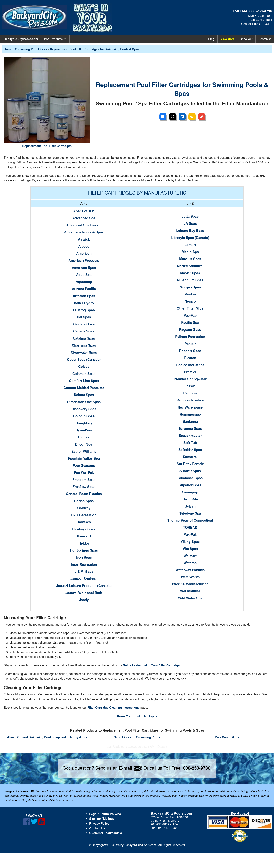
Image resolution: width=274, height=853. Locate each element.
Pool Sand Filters (227, 737)
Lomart (190, 244)
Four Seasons (84, 465)
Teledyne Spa (190, 513)
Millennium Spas (190, 279)
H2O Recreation (83, 514)
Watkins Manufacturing (190, 583)
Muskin (190, 294)
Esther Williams (83, 451)
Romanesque (190, 414)
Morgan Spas (190, 286)
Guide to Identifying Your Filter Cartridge (151, 665)
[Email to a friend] (192, 116)
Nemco (190, 301)
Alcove (83, 246)
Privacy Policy (99, 823)
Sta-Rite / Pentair (190, 463)
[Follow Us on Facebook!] (26, 824)
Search (263, 39)
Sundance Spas (190, 477)
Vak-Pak (190, 534)
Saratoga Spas (190, 428)
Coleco (83, 366)
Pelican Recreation (190, 336)
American (84, 253)
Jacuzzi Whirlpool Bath (83, 592)
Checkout (246, 39)
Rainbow (190, 393)
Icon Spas (84, 557)
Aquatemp (84, 281)
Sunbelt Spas (190, 470)
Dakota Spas (84, 394)
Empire (83, 437)
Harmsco (84, 521)
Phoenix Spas (190, 350)
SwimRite (190, 499)
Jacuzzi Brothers (83, 578)
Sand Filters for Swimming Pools (137, 737)
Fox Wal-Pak (84, 472)
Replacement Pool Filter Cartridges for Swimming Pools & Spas (94, 49)
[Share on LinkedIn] (182, 116)
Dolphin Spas (84, 415)
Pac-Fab (190, 315)
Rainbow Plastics (190, 400)
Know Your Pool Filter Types (137, 716)
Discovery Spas (83, 408)
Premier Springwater (190, 378)
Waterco (190, 562)
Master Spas (190, 272)
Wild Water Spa (190, 598)
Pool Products (53, 39)
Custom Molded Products (84, 387)
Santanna (190, 421)
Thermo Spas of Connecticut (190, 520)
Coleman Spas (83, 373)
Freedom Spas (83, 479)
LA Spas (190, 223)
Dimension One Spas (84, 401)
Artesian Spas (84, 295)
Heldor (83, 543)
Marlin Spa (190, 251)
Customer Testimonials (105, 833)
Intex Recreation (84, 564)
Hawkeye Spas (83, 529)
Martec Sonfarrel (190, 265)
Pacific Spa (190, 322)
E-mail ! (130, 768)
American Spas (84, 267)
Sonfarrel (190, 456)
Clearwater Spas (84, 352)
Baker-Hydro (84, 302)
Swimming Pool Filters (31, 49)
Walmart (190, 555)
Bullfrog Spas (84, 309)
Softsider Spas (190, 449)
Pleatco (190, 357)
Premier (190, 371)
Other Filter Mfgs (190, 308)
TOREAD (190, 527)
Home (8, 49)
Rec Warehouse (190, 407)
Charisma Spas (84, 345)
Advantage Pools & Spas (84, 232)
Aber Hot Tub (83, 210)
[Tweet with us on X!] (34, 824)
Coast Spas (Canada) (84, 359)
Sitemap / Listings (101, 818)
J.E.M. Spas (84, 571)
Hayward (84, 536)
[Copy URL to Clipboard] (201, 116)
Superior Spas (190, 484)
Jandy (84, 599)
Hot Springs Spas (84, 550)
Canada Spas (83, 331)
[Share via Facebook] (162, 116)
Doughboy (83, 422)
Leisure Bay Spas (190, 230)
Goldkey (83, 507)
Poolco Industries (190, 364)
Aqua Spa (84, 274)
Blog (211, 39)
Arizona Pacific (84, 288)
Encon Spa (83, 444)
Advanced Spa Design (83, 225)
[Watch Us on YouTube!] (41, 824)
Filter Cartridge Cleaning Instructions (113, 707)
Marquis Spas (190, 258)
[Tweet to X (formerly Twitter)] (172, 116)
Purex (190, 385)
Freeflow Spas (84, 486)
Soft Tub (190, 442)
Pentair (190, 343)
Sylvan (190, 506)
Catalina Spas (84, 338)
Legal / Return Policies (105, 814)
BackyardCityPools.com (21, 39)
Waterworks (190, 576)
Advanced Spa (83, 217)
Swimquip (190, 491)
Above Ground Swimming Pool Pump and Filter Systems (47, 737)
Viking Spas (190, 541)
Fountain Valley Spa (84, 458)
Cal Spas (84, 316)
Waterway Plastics (190, 569)
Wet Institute (190, 590)
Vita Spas (190, 548)
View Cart (227, 39)
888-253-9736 (260, 11)
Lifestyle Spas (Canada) (190, 237)
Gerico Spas (84, 500)
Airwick (84, 239)
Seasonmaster (190, 435)
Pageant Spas (190, 329)
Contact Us (97, 828)
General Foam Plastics (84, 493)
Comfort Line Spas (84, 380)
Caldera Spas (84, 324)
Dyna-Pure (83, 430)
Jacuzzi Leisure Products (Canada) (84, 585)
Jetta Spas (190, 216)
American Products (83, 260)
